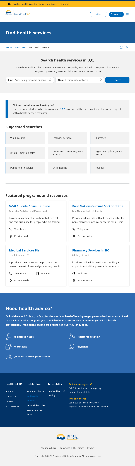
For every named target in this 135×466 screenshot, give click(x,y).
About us (10, 391)
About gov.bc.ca (48, 448)
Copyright (65, 448)
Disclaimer (78, 448)
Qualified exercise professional (31, 356)
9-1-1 (75, 388)
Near (61, 80)
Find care (20, 47)
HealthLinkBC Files (36, 405)
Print (121, 47)
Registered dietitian (88, 336)
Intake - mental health (22, 152)
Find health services (32, 398)
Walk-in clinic (17, 137)
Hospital (99, 167)
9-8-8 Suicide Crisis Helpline (29, 206)
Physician (82, 346)
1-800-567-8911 (80, 402)
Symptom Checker (36, 391)
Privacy (90, 448)
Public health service (21, 167)
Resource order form (34, 412)
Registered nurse (23, 336)
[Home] (47, 12)
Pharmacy (100, 137)
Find (10, 80)
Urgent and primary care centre (108, 153)
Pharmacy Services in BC (90, 250)
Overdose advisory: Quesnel (53, 4)
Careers (9, 401)
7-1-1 (42, 316)
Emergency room (62, 137)
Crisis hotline (59, 167)
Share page (126, 47)
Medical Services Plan (25, 250)
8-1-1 (100, 14)
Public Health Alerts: (25, 4)
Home (9, 47)
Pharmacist (20, 346)
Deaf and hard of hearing (56, 393)
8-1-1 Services (12, 406)
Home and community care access (67, 153)
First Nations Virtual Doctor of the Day (97, 206)
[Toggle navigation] (127, 14)
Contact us (11, 396)
